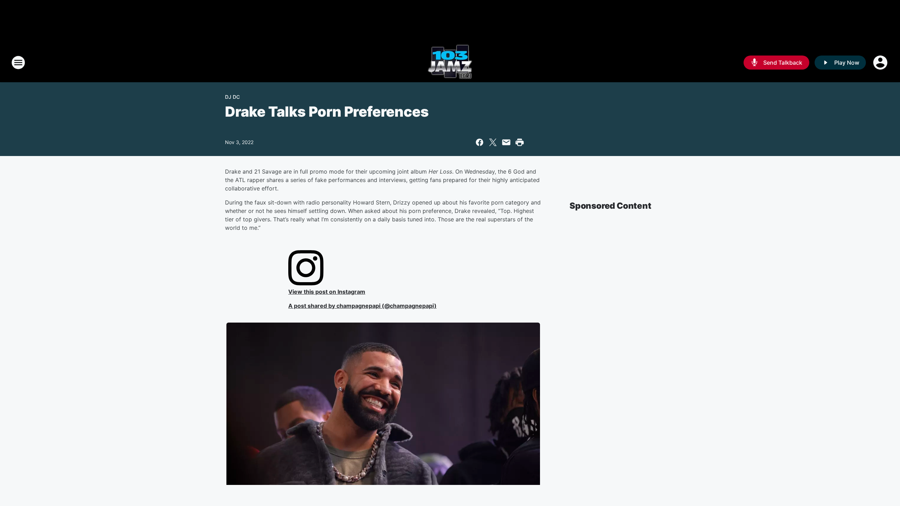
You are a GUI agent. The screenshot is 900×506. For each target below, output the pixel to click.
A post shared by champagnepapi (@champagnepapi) (362, 305)
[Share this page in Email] (506, 142)
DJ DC (232, 97)
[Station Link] (450, 62)
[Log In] (881, 63)
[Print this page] (520, 142)
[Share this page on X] (493, 142)
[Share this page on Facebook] (479, 142)
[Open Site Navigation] (18, 63)
